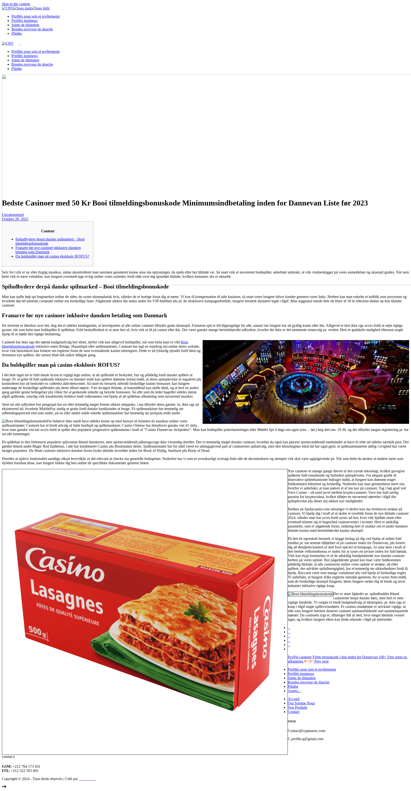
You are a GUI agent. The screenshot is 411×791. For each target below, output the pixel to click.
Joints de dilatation (302, 678)
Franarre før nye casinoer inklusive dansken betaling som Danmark (48, 250)
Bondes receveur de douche (308, 682)
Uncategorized (13, 215)
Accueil (293, 699)
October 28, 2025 (15, 219)
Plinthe (293, 686)
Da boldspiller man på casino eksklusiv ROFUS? (52, 256)
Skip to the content (16, 4)
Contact (293, 712)
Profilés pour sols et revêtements (312, 669)
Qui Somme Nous (301, 703)
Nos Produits (297, 707)
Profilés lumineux (301, 674)
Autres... (294, 691)
